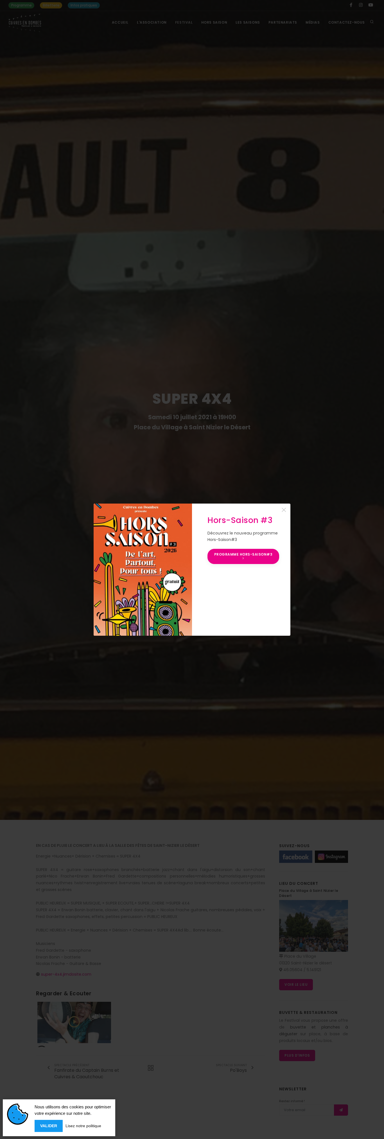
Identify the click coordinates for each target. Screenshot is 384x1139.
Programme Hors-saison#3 (243, 554)
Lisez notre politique (83, 1126)
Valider (48, 1126)
